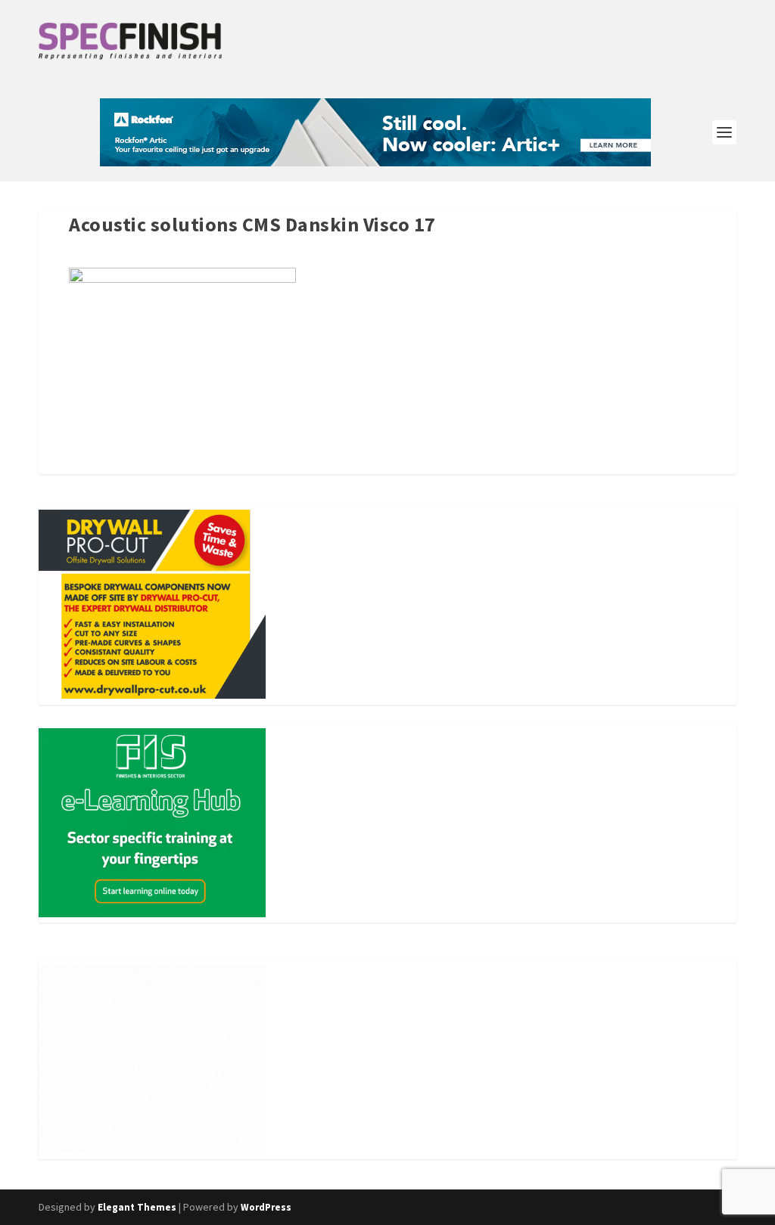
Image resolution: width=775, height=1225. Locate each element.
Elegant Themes (137, 1207)
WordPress (266, 1207)
